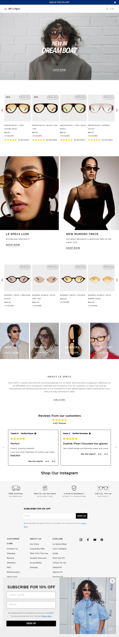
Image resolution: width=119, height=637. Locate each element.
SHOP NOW (13, 245)
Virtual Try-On (59, 563)
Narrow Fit (58, 572)
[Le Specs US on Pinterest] (102, 540)
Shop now (59, 70)
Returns (10, 558)
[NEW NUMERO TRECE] (89, 193)
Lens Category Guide (60, 551)
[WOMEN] (44, 341)
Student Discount (38, 558)
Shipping (11, 553)
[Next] (117, 110)
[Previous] (2, 110)
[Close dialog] (112, 581)
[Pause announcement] (115, 2)
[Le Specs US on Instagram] (81, 540)
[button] (107, 9)
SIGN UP (81, 516)
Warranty (11, 563)
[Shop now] (59, 46)
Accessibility (36, 563)
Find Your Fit (59, 558)
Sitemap (34, 567)
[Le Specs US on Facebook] (88, 540)
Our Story (59, 400)
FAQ (9, 567)
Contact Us (12, 549)
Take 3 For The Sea (39, 553)
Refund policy (13, 572)
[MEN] (14, 341)
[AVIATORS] (74, 341)
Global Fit (57, 567)
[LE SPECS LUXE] (29, 193)
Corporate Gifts (37, 549)
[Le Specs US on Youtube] (95, 540)
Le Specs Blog (59, 544)
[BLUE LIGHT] (104, 341)
